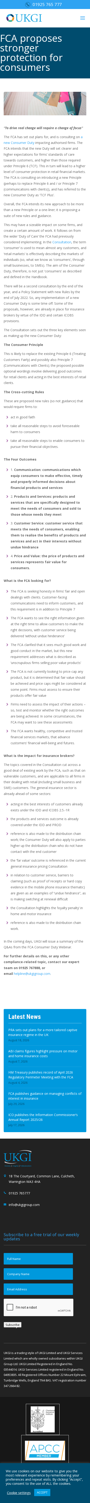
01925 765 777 (47, 4)
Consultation (61, 242)
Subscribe (13, 1325)
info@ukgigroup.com (24, 1204)
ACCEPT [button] (42, 1492)
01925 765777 (19, 1193)
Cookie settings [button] (19, 1493)
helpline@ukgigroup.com (32, 973)
